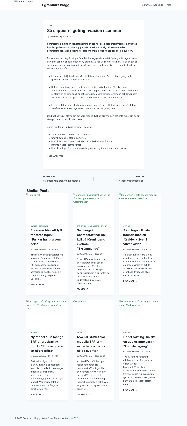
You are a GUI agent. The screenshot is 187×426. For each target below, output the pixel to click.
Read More (37, 285)
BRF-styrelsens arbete (88, 226)
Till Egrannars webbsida (151, 5)
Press (168, 5)
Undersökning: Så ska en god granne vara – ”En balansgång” (139, 341)
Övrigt (50, 26)
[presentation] (47, 207)
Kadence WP (71, 418)
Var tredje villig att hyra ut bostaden (61, 178)
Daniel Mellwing (56, 37)
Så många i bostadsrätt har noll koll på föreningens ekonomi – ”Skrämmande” (91, 239)
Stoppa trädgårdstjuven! (131, 178)
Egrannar (43, 226)
